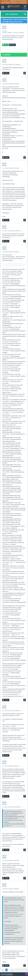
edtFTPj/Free (15, 3)
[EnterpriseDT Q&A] (13, 6)
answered (4, 64)
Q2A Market (9, 973)
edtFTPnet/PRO (5, 3)
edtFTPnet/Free (22, 1)
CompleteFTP (13, 1)
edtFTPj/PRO (23, 3)
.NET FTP (13, 32)
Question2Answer (9, 974)
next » (12, 970)
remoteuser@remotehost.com (12, 914)
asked (3, 32)
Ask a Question (11, 14)
